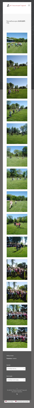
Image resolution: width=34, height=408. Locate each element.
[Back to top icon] (17, 388)
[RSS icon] (17, 394)
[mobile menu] (29, 5)
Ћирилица (9, 358)
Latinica (14, 358)
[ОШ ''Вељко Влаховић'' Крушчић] (17, 5)
